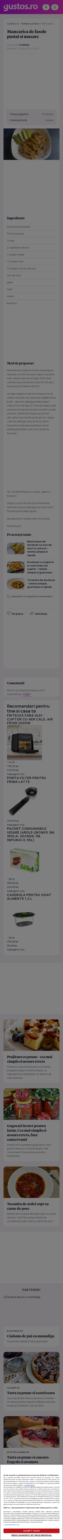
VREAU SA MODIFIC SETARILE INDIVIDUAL (31, 1535)
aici (51, 1496)
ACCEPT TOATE (31, 1530)
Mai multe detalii (29, 1485)
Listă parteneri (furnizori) (11, 1525)
